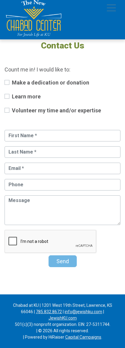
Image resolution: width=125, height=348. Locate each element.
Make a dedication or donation (50, 82)
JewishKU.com (63, 318)
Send (62, 261)
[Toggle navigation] (111, 9)
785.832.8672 (49, 311)
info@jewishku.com (83, 311)
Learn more (26, 96)
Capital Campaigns (83, 337)
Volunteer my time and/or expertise (56, 110)
